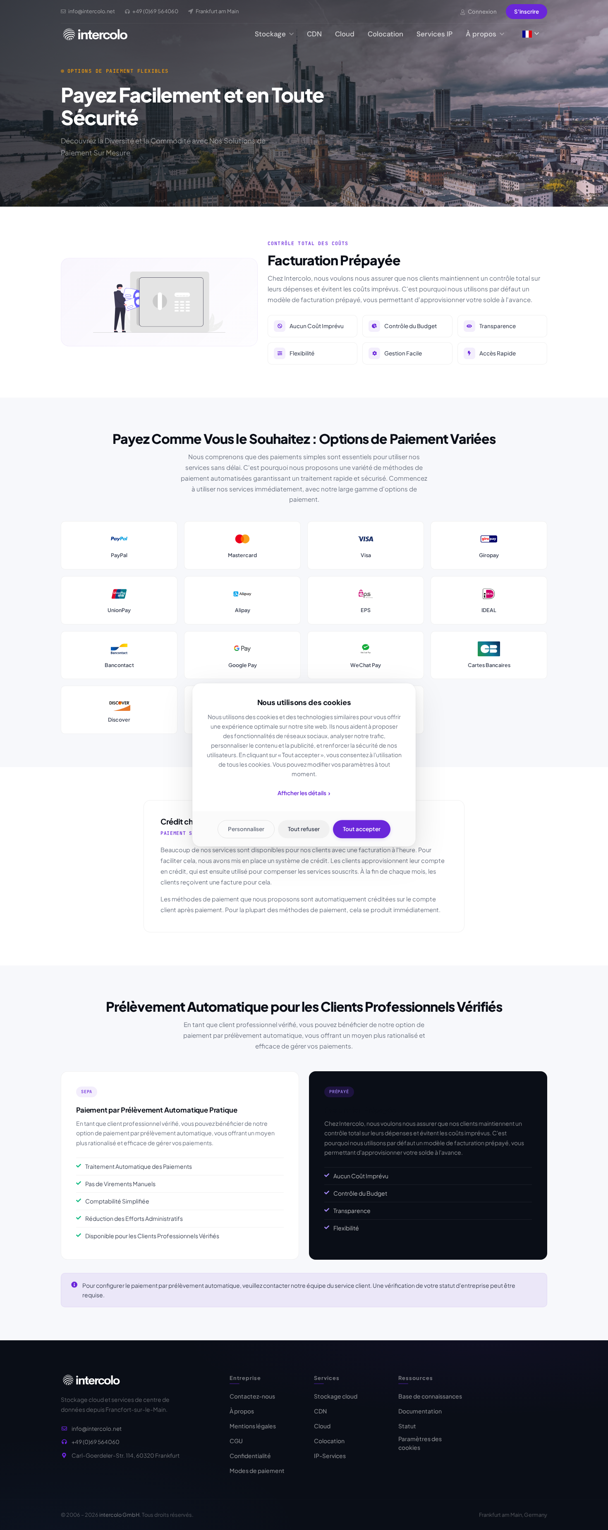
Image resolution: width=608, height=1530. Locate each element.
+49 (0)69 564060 (96, 1441)
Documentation (420, 1411)
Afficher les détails (304, 793)
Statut (407, 1426)
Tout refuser (304, 828)
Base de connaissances (430, 1396)
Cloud (344, 33)
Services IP (434, 33)
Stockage (271, 33)
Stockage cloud (335, 1396)
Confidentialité (250, 1455)
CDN (314, 33)
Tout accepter (362, 828)
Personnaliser (246, 828)
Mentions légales (253, 1426)
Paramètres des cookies (420, 1443)
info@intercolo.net (97, 1428)
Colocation (385, 33)
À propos (482, 33)
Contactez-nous (252, 1396)
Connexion (482, 11)
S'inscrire (526, 11)
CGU (236, 1440)
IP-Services (330, 1455)
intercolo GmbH (119, 1514)
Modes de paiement (257, 1470)
